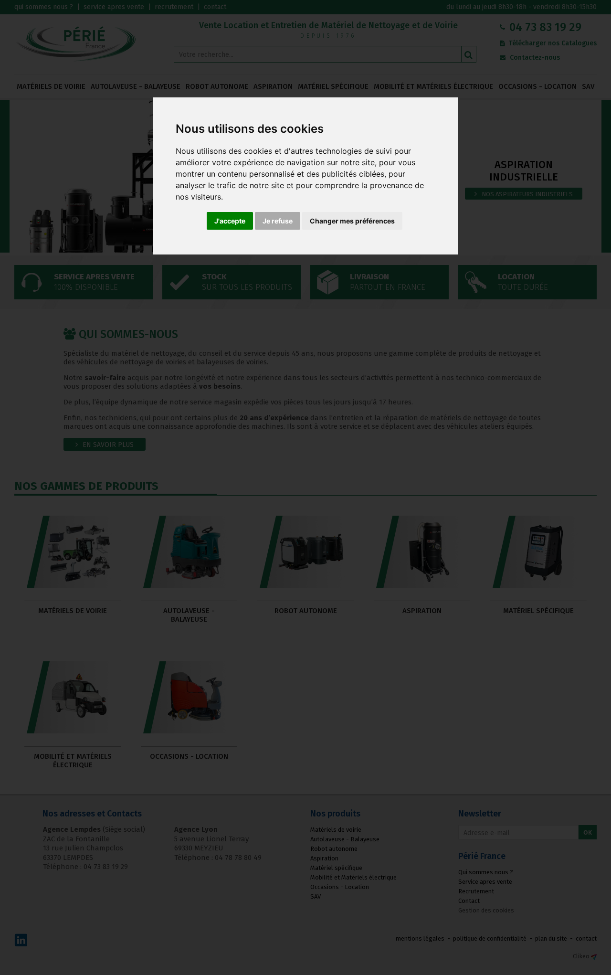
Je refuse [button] (278, 221)
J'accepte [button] (229, 221)
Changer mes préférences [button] (352, 221)
